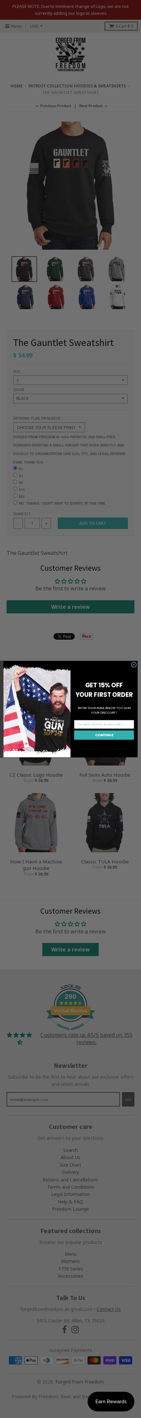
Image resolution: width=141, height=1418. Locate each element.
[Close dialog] (133, 664)
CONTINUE (104, 735)
